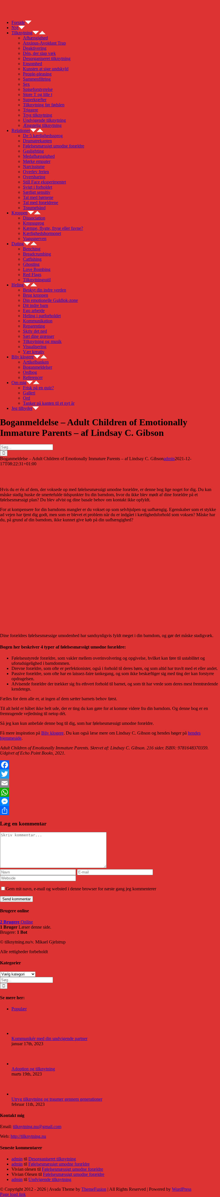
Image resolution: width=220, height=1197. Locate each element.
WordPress (181, 1189)
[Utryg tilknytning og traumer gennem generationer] (20, 1094)
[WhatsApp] (110, 792)
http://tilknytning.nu (28, 1136)
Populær (19, 1008)
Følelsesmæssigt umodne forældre (59, 1164)
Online (16, 921)
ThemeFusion (93, 1189)
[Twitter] (110, 774)
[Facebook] (110, 764)
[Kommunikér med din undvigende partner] (20, 1033)
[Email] (110, 783)
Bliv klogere (52, 733)
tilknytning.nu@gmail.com (37, 1126)
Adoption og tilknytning (33, 1068)
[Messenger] (110, 801)
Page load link (13, 1194)
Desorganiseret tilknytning (52, 1158)
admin (169, 458)
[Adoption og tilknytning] (20, 1063)
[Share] (110, 810)
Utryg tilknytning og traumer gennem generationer (56, 1099)
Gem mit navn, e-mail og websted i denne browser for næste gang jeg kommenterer (81, 888)
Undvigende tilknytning (49, 1179)
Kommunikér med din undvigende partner (49, 1038)
